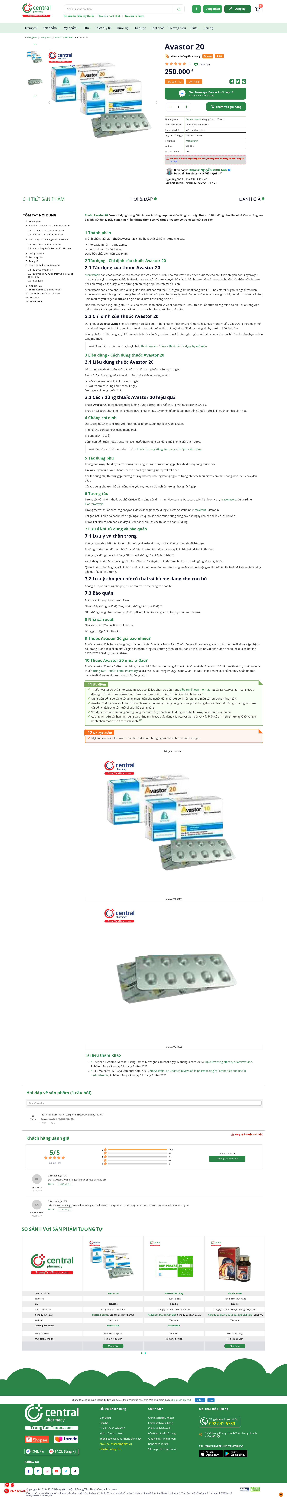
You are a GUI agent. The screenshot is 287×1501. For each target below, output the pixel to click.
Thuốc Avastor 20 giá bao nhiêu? (45, 289)
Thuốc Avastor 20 (96, 215)
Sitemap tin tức (168, 1449)
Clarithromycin (94, 504)
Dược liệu (123, 28)
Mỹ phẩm (70, 28)
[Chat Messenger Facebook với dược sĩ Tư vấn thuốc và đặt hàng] (182, 97)
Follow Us (32, 1461)
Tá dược (140, 28)
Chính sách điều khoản (161, 1417)
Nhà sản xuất (35, 285)
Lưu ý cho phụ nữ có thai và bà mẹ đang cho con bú (50, 275)
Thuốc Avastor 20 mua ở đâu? (45, 293)
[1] (203, 693)
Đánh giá (251, 199)
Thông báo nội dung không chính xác (120, 1438)
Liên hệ (208, 28)
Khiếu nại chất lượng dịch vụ (116, 1444)
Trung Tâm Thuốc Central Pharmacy (115, 671)
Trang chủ (31, 28)
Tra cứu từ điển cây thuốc (79, 16)
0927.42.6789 (222, 1423)
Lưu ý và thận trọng (43, 269)
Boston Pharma (193, 119)
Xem (209, 56)
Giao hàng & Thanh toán (162, 1438)
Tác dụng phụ (36, 257)
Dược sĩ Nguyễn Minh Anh (208, 170)
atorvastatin (113, 1325)
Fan (38, 1451)
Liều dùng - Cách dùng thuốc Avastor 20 (49, 239)
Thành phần (35, 221)
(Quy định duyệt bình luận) (249, 1134)
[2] (140, 720)
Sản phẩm (50, 28)
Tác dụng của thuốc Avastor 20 (48, 230)
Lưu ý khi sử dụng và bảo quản (44, 265)
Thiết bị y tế (103, 28)
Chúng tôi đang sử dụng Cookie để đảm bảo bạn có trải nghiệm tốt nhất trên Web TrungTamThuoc (131, 1399)
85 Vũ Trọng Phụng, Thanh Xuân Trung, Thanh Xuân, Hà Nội (231, 1434)
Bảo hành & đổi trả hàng (161, 1433)
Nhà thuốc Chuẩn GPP (112, 1428)
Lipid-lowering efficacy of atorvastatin (228, 1062)
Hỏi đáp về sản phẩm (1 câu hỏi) (58, 1092)
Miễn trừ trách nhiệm (112, 1433)
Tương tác (34, 261)
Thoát (211, 1400)
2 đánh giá (204, 64)
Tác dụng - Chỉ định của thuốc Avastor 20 (49, 225)
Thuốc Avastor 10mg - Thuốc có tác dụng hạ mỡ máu (174, 346)
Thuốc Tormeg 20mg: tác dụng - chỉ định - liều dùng (169, 449)
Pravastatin (174, 1325)
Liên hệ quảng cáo (110, 1449)
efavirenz (200, 510)
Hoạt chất (157, 28)
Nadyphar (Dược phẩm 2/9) (162, 1314)
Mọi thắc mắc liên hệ (213, 1409)
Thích (44, 1122)
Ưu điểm (34, 297)
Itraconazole (228, 499)
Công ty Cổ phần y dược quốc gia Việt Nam (230, 1314)
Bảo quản (38, 280)
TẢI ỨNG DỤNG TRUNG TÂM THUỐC (221, 1446)
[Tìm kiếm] (178, 8)
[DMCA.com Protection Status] (255, 1490)
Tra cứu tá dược (134, 16)
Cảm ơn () (65, 1183)
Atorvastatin (192, 140)
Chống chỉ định (36, 253)
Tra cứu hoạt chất (109, 16)
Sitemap (153, 1449)
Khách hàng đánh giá (47, 1138)
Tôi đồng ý (200, 1400)
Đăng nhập (213, 8)
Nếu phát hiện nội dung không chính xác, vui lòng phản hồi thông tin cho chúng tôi (207, 160)
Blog (193, 28)
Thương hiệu (177, 28)
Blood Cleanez (235, 1293)
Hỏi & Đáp (143, 199)
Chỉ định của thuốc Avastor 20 (48, 234)
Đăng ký (240, 8)
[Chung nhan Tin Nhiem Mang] (244, 1490)
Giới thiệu (105, 1417)
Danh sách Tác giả (158, 1444)
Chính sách (155, 1409)
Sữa (86, 28)
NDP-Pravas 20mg (174, 1293)
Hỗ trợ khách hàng (113, 1409)
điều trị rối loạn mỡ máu (195, 689)
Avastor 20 (113, 1293)
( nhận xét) (55, 1162)
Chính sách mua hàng (160, 1423)
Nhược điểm (36, 301)
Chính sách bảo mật (181, 1399)
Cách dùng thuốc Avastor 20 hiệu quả (52, 248)
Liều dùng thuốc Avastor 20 (47, 244)
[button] (142, 1353)
